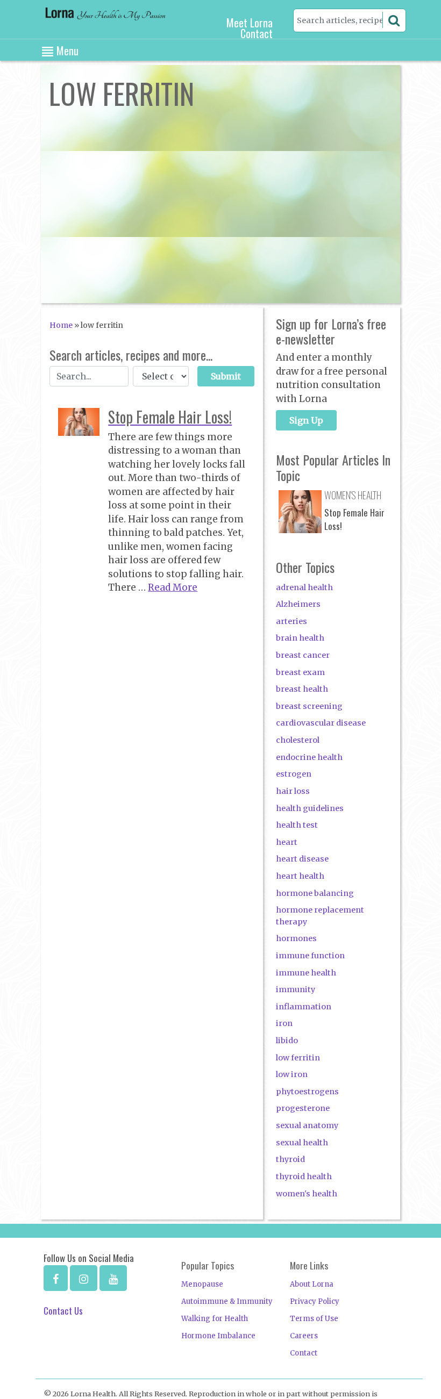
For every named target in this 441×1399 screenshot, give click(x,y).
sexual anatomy (307, 1125)
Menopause (202, 1284)
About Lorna (311, 1284)
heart (286, 842)
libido (287, 1040)
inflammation (303, 1006)
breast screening (309, 706)
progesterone (303, 1108)
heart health (300, 876)
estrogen (293, 774)
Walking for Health (214, 1318)
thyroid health (304, 1176)
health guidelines (310, 808)
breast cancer (303, 655)
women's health (306, 1194)
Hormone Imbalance (218, 1335)
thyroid (290, 1159)
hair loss (293, 791)
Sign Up (306, 420)
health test (297, 825)
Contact (256, 33)
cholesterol (297, 740)
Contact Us (63, 1310)
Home (61, 325)
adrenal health (304, 587)
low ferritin (298, 1058)
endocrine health (309, 757)
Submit (226, 376)
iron (284, 1023)
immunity (295, 989)
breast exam (300, 672)
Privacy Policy (314, 1301)
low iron (292, 1074)
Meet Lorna (249, 23)
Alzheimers (298, 604)
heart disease (302, 859)
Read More (172, 587)
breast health (302, 689)
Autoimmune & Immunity (227, 1301)
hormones (296, 938)
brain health (300, 638)
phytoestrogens (307, 1091)
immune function (310, 955)
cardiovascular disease (321, 723)
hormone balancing (315, 893)
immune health (306, 973)
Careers (304, 1335)
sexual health (302, 1142)
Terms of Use (314, 1318)
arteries (291, 621)
